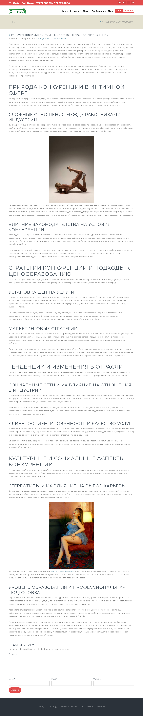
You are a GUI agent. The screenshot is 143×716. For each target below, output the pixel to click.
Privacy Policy (63, 707)
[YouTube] (124, 2)
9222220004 (62, 3)
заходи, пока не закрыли (62, 571)
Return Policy (94, 707)
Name (12, 679)
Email (54, 679)
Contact (48, 707)
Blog (105, 21)
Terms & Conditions (78, 707)
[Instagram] (128, 2)
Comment (13, 654)
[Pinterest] (132, 2)
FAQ (54, 707)
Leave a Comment (59, 39)
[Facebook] (120, 2)
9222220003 (44, 3)
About (40, 707)
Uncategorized (42, 39)
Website (97, 679)
